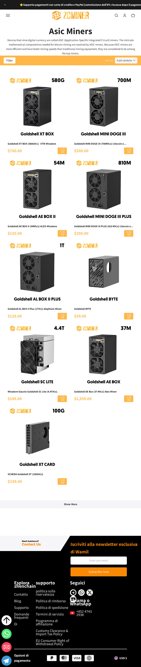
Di (15, 624)
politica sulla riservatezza (45, 593)
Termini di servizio (50, 614)
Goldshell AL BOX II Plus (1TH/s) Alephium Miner (35, 308)
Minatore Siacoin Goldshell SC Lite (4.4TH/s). (33, 391)
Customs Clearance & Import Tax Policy (52, 632)
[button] (6, 661)
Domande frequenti (21, 616)
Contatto (21, 594)
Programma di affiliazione (47, 622)
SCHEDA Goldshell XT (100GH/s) (25, 474)
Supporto (21, 607)
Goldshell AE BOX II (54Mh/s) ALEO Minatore (32, 226)
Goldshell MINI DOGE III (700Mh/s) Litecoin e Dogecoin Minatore (99, 144)
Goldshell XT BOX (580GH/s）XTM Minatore (32, 143)
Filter (9, 60)
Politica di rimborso (51, 601)
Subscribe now (98, 572)
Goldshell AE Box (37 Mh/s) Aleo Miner (95, 391)
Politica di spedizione (52, 607)
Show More (70, 504)
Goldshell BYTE (82, 308)
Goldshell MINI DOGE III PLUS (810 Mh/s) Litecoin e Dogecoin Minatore (102, 226)
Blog (17, 601)
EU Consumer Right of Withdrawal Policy (52, 642)
